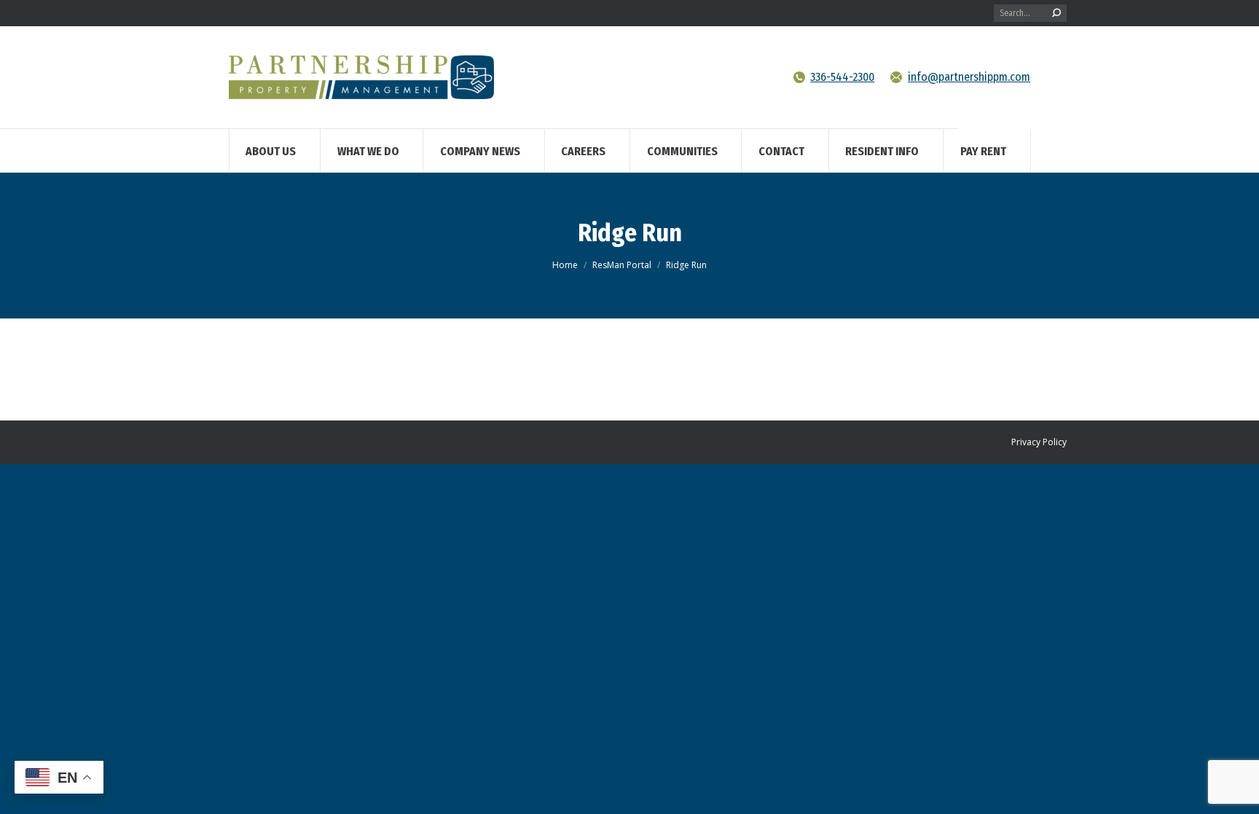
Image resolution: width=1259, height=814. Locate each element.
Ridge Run (630, 233)
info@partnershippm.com (969, 77)
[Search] (1056, 13)
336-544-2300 (842, 77)
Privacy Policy (1039, 442)
